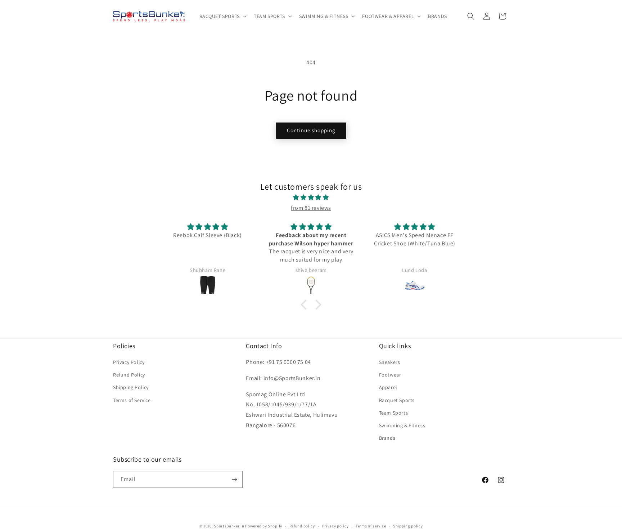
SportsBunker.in (229, 525)
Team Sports (393, 413)
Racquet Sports (397, 400)
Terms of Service (132, 400)
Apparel (388, 387)
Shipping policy (408, 525)
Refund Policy (129, 374)
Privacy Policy (128, 362)
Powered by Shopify (263, 525)
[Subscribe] (234, 479)
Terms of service (371, 525)
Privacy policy (335, 525)
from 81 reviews (311, 208)
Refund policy (302, 525)
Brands (387, 438)
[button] (222, 16)
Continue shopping (311, 130)
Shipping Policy (131, 387)
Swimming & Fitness (402, 425)
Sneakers (389, 362)
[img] (311, 197)
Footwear (390, 374)
